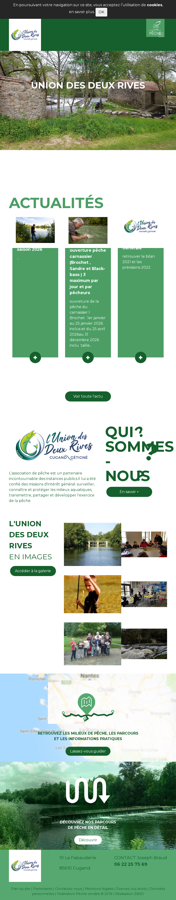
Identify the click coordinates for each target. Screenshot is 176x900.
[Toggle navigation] (161, 35)
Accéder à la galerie (33, 571)
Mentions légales (99, 889)
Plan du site (20, 889)
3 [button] (95, 61)
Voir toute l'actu (88, 396)
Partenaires (42, 889)
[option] (88, 100)
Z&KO (139, 894)
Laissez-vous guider (88, 751)
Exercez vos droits (131, 889)
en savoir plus (81, 12)
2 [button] (88, 61)
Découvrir (88, 840)
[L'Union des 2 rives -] (25, 35)
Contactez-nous (68, 889)
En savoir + (129, 492)
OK (101, 12)
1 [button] (81, 61)
